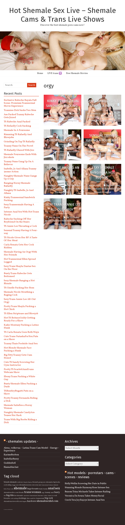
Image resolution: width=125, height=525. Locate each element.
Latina (45, 496)
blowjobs (7, 498)
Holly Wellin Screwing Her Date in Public (86, 483)
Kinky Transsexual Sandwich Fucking (62, 103)
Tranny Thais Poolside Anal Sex (21, 343)
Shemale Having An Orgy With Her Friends (63, 172)
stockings (22, 498)
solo (12, 489)
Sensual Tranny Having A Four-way (102, 137)
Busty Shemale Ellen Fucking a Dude (20, 385)
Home (40, 73)
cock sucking (14, 498)
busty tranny (43, 489)
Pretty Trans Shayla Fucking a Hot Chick (20, 308)
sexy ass (38, 485)
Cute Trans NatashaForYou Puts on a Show (21, 338)
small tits (33, 498)
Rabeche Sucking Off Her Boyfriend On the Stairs (17, 220)
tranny (47, 492)
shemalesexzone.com (27, 485)
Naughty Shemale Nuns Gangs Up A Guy (20, 177)
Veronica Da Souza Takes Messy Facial (84, 495)
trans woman (32, 492)
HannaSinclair (11, 467)
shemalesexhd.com (47, 501)
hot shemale (18, 495)
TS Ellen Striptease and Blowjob (21, 313)
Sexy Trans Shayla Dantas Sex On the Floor (20, 268)
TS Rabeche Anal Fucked (17, 121)
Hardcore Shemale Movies (104, 188)
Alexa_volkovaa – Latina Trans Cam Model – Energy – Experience (31, 449)
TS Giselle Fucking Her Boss (19, 287)
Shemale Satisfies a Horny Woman (18, 407)
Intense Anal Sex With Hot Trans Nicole (21, 213)
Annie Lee (51, 496)
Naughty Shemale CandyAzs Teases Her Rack (19, 414)
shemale (20, 488)
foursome (40, 496)
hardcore (31, 501)
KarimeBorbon (11, 454)
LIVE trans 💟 (54, 73)
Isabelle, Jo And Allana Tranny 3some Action (20, 170)
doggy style (15, 485)
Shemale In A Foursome (17, 130)
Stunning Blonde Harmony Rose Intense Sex (87, 487)
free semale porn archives (6, 509)
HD (5, 496)
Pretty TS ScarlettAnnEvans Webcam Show (19, 371)
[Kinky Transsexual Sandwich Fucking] (62, 96)
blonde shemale (10, 482)
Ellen (28, 498)
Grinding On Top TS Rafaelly (19, 141)
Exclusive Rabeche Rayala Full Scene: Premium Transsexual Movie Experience (20, 103)
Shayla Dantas (27, 482)
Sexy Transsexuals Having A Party (103, 103)
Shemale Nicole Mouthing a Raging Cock (19, 293)
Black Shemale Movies (101, 151)
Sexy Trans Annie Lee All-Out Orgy (63, 206)
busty (57, 492)
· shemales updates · (22, 441)
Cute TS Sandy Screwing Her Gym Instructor (19, 363)
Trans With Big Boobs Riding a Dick (20, 421)
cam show (26, 496)
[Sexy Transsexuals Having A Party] (102, 96)
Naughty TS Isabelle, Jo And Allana (19, 192)
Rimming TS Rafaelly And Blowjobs (18, 136)
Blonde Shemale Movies (64, 188)
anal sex (54, 488)
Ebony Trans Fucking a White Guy (19, 378)
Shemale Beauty (10, 509)
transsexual (40, 498)
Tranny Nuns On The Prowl (18, 146)
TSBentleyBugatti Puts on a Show (18, 392)
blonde (21, 492)
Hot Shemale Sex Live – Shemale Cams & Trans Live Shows (62, 15)
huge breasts (32, 488)
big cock (49, 498)
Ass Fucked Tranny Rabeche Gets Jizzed (19, 116)
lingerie (24, 501)
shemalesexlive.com (11, 492)
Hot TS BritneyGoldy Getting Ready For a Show (19, 319)
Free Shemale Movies (77, 73)
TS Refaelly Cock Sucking (17, 126)
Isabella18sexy (11, 458)
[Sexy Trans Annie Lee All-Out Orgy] (62, 200)
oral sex (20, 482)
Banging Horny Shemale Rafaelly (17, 184)
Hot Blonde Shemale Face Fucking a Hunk (17, 349)
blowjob (35, 482)
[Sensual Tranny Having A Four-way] (102, 131)
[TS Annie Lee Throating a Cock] (62, 131)
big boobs (56, 482)
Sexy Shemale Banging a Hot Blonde (102, 172)
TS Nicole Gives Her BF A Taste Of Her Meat (20, 239)
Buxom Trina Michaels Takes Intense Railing (87, 491)
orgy (43, 493)
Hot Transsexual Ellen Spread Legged (20, 260)
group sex (42, 482)
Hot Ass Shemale (60, 151)
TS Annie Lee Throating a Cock (62, 137)
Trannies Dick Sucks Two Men (20, 110)
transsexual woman (47, 485)
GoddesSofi (10, 463)
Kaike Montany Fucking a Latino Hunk (21, 326)
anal (52, 492)
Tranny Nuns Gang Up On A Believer (19, 163)
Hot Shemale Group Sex (66, 120)
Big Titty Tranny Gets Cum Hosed (18, 356)
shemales (49, 482)
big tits (10, 495)
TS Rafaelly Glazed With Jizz (19, 150)
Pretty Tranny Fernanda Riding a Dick (20, 399)
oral (55, 495)
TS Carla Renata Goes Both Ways (21, 332)
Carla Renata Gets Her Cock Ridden (19, 246)
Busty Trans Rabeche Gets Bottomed (18, 275)
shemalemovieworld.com (13, 501)
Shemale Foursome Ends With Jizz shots (20, 156)
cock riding (7, 485)
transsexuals (33, 496)
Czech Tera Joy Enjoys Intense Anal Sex (85, 500)
